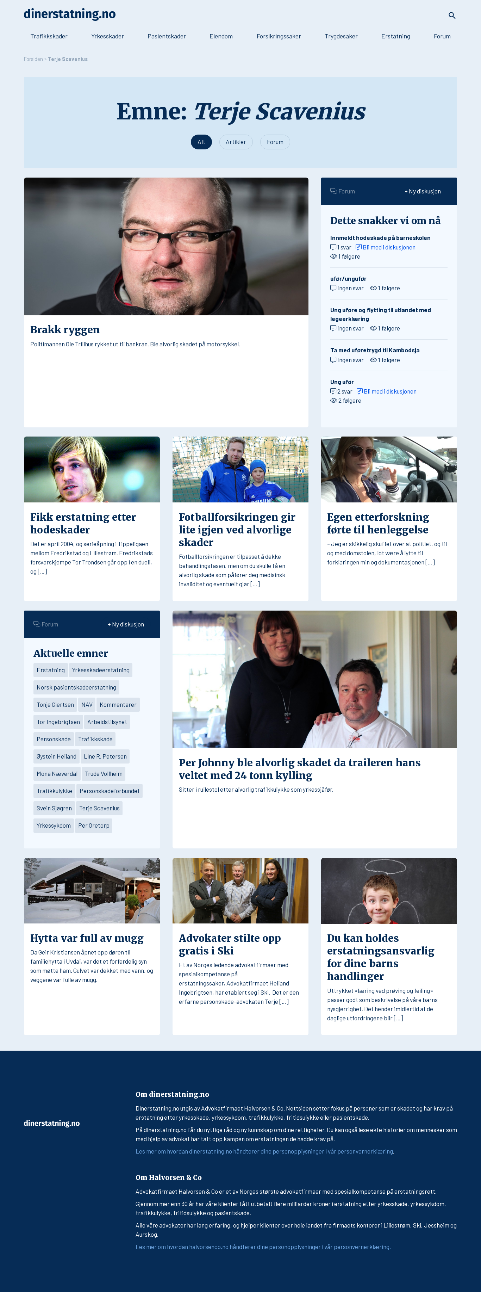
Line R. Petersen (105, 756)
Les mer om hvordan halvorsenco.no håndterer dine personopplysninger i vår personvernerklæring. (263, 1246)
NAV (87, 704)
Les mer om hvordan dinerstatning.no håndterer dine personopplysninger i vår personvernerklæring (264, 1151)
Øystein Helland (56, 756)
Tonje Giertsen (55, 704)
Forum (442, 36)
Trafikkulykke (54, 790)
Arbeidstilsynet (107, 721)
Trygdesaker (341, 36)
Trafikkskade (95, 738)
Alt (201, 141)
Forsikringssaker (279, 36)
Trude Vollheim (104, 773)
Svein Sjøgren (54, 807)
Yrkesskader (107, 36)
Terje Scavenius (99, 807)
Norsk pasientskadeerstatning (76, 687)
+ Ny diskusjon (423, 190)
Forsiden (33, 59)
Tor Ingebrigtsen (58, 721)
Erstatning (395, 36)
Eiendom (221, 36)
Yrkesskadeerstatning (101, 669)
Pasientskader (167, 36)
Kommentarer (118, 704)
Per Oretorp (94, 825)
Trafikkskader (49, 36)
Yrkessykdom (54, 825)
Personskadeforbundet (110, 790)
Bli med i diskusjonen (389, 247)
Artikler (236, 141)
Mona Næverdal (57, 773)
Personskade (54, 738)
